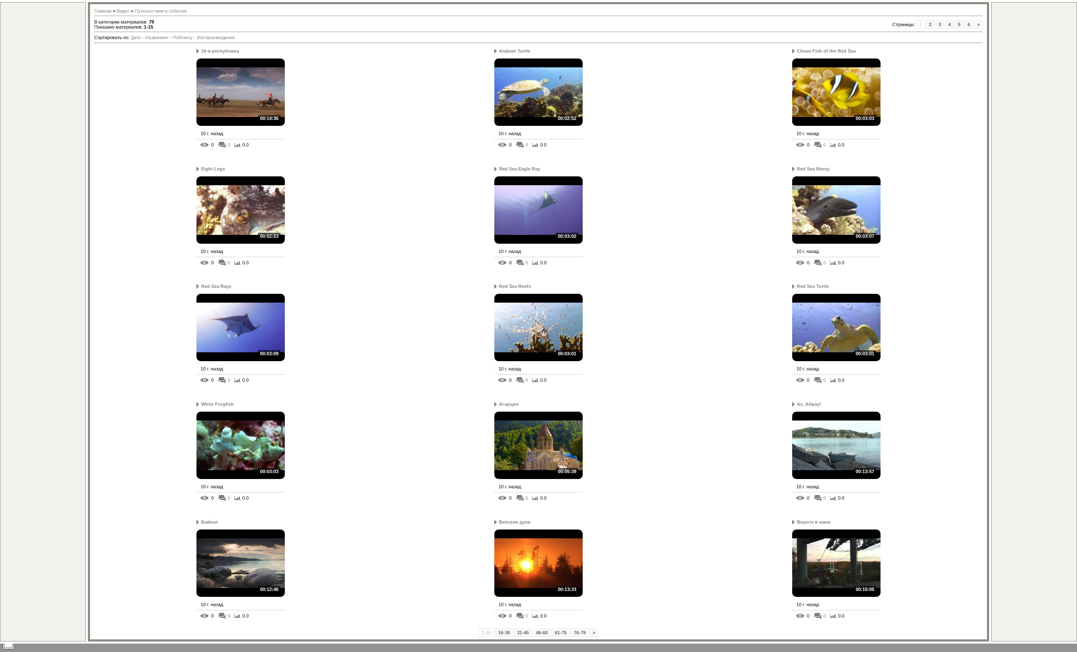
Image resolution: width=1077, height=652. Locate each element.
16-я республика (220, 50)
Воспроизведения (216, 37)
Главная (102, 10)
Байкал (209, 521)
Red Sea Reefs (515, 286)
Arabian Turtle (514, 50)
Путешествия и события (161, 10)
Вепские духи (515, 521)
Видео (123, 10)
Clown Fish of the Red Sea (826, 50)
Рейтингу (183, 37)
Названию (156, 37)
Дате (136, 37)
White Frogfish (217, 404)
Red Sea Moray (813, 168)
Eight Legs (213, 168)
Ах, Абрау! (809, 404)
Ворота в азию (813, 521)
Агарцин (509, 404)
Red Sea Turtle (813, 286)
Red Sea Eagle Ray (519, 168)
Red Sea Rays (216, 286)
